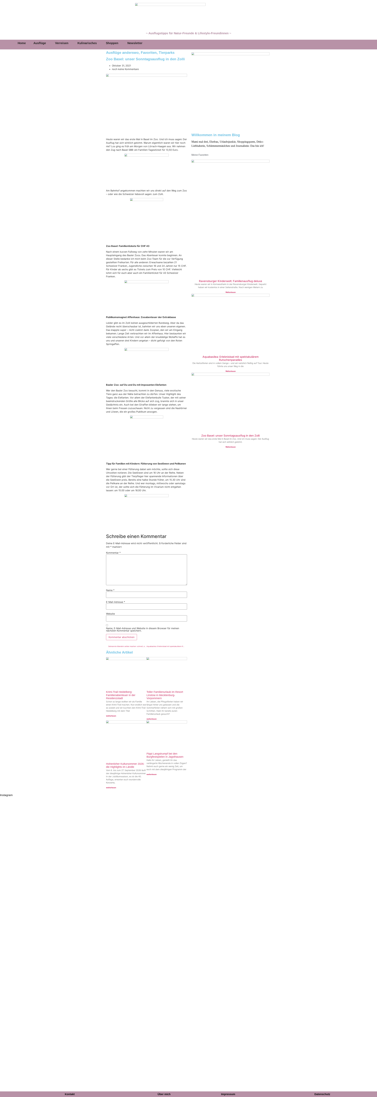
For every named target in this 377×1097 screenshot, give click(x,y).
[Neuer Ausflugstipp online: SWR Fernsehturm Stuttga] (17, 929)
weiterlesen (111, 716)
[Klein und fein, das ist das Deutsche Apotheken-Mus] (207, 889)
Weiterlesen (230, 292)
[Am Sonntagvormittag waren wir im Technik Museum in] (93, 882)
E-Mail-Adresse (115, 602)
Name (110, 590)
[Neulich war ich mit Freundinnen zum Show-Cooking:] (55, 945)
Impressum (228, 1094)
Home (22, 43)
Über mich (164, 1094)
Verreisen (61, 43)
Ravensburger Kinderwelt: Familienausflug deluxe (230, 281)
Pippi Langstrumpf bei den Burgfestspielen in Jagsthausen (165, 755)
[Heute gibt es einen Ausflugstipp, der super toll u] (283, 885)
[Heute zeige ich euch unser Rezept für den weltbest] (359, 889)
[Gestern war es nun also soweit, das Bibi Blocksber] (131, 905)
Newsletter (134, 43)
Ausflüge (39, 43)
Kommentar (113, 553)
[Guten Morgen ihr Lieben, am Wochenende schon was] (169, 889)
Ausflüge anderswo (122, 53)
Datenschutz (322, 1094)
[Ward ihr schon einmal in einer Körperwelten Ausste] (245, 889)
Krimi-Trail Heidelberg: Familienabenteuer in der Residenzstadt (120, 695)
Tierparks (167, 53)
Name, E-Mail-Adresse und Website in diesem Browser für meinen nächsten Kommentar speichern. (142, 629)
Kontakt (70, 1094)
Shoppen (112, 43)
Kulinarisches (87, 43)
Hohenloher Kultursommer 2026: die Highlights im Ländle (125, 765)
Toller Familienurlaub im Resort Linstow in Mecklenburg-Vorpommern (165, 695)
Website (110, 614)
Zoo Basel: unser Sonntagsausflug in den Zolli (230, 435)
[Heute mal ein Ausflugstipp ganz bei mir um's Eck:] (321, 887)
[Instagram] (339, 45)
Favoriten (149, 53)
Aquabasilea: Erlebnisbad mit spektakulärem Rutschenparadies (230, 358)
